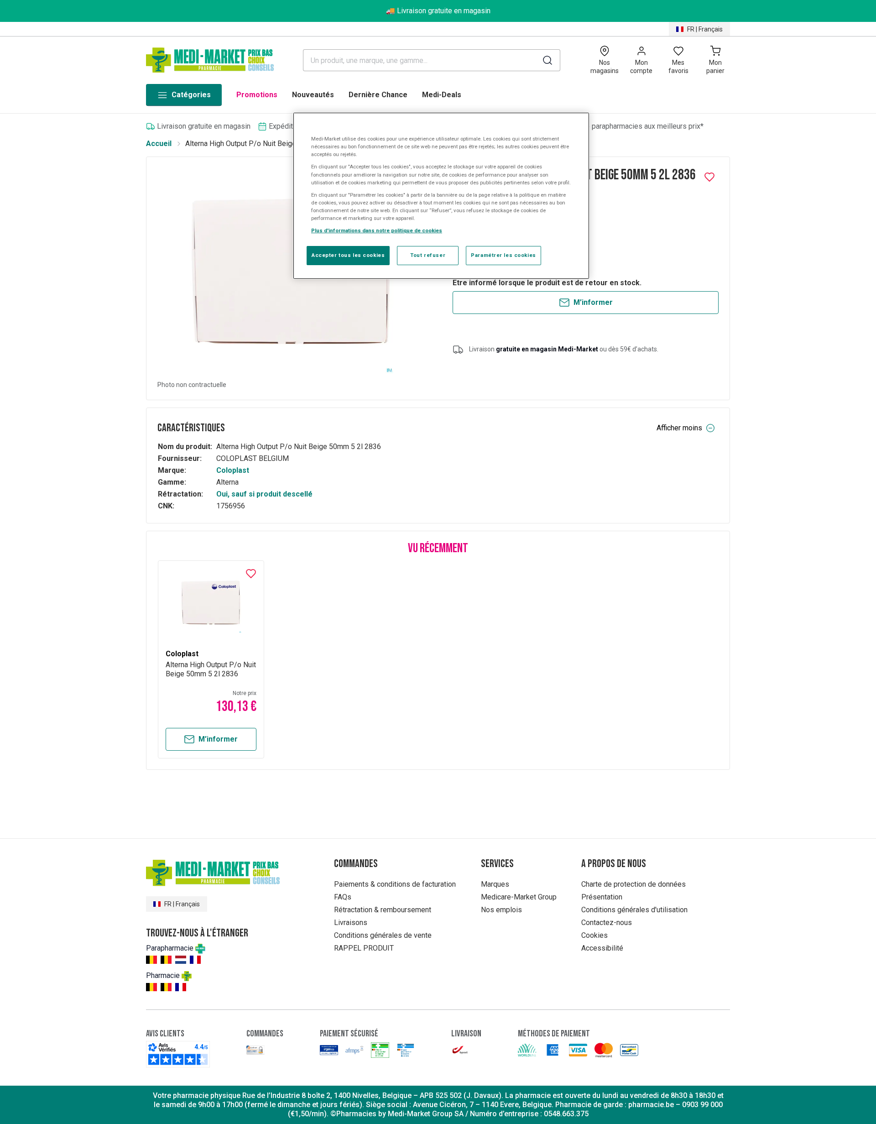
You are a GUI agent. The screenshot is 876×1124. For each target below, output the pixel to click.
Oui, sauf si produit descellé (264, 494)
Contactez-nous (606, 922)
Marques (495, 884)
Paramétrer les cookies (503, 255)
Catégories (191, 94)
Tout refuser (427, 255)
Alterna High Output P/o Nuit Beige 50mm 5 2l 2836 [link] (267, 143)
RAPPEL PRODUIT (364, 948)
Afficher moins (679, 427)
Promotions (256, 94)
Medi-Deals (441, 94)
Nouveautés (313, 94)
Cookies (594, 935)
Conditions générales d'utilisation (634, 909)
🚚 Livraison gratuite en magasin (438, 10)
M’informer (593, 302)
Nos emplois (501, 909)
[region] (441, 195)
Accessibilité (602, 948)
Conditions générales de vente (383, 935)
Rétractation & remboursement (382, 909)
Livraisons (350, 922)
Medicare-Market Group (519, 897)
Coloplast (232, 470)
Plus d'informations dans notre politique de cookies (376, 230)
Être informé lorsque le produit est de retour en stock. (547, 282)
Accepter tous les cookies (348, 255)
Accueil (159, 143)
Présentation (601, 897)
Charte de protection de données (633, 884)
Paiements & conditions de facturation (395, 884)
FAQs (342, 897)
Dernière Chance (378, 94)
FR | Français (705, 29)
